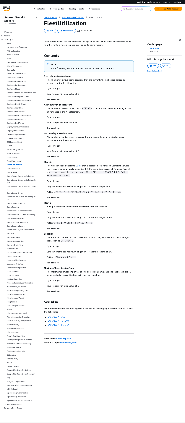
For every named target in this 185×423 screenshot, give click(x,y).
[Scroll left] (32, 9)
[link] (95, 17)
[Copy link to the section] (41, 55)
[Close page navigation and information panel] (180, 40)
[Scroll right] (102, 9)
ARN (78, 165)
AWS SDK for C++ (56, 317)
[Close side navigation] (36, 17)
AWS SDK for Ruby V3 (58, 325)
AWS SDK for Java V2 (58, 321)
